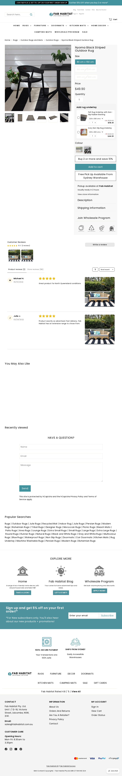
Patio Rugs (11, 530)
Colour (79, 143)
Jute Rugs (35, 523)
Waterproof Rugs (34, 537)
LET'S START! (61, 592)
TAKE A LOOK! (22, 592)
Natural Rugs (43, 533)
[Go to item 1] (14, 255)
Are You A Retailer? (59, 715)
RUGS (41, 673)
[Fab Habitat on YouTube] (16, 749)
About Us (54, 706)
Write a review (100, 244)
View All (76, 691)
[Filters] (95, 269)
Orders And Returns (59, 711)
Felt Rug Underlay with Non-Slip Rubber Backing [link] (100, 113)
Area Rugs (24, 530)
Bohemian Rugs (20, 527)
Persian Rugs (93, 523)
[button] (89, 122)
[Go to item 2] (27, 255)
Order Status (98, 715)
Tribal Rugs (37, 527)
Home (16, 25)
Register (81, 14)
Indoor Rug (65, 523)
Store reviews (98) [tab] (35, 269)
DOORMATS (87, 673)
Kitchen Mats (78, 25)
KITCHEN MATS (45, 682)
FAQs (93, 10)
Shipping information (92, 208)
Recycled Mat (49, 523)
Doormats (58, 25)
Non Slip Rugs (53, 537)
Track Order (80, 10)
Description (85, 200)
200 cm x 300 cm (86, 77)
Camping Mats (43, 32)
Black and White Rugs (64, 533)
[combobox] (20, 14)
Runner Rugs (27, 533)
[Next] (69, 118)
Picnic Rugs (89, 527)
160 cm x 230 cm (86, 69)
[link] (84, 117)
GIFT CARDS (100, 682)
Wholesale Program (67, 32)
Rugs (26, 25)
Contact (88, 10)
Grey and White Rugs (90, 533)
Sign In (75, 14)
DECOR (71, 673)
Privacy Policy (77, 496)
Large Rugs (89, 530)
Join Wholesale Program (94, 218)
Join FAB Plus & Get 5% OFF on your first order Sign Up (41, 2)
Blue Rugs (17, 537)
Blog (74, 10)
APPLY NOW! (99, 590)
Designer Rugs (54, 527)
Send (25, 488)
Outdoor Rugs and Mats (32, 40)
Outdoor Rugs (52, 40)
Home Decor (99, 25)
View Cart (96, 711)
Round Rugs (12, 533)
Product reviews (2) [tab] (16, 269)
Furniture (40, 25)
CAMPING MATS (68, 682)
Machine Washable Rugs (30, 540)
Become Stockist (101, 10)
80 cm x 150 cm (85, 61)
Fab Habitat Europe (67, 766)
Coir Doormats (84, 537)
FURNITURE (55, 673)
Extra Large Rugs (106, 530)
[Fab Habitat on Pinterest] (21, 749)
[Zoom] (38, 78)
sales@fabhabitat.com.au (19, 724)
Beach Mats (103, 527)
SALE (85, 682)
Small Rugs (75, 530)
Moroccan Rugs (72, 527)
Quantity (80, 94)
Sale (85, 32)
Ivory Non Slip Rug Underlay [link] (100, 128)
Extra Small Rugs (57, 530)
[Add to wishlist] (67, 49)
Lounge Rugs (39, 530)
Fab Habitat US (52, 766)
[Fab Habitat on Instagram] (11, 749)
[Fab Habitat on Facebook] (6, 749)
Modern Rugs (69, 540)
